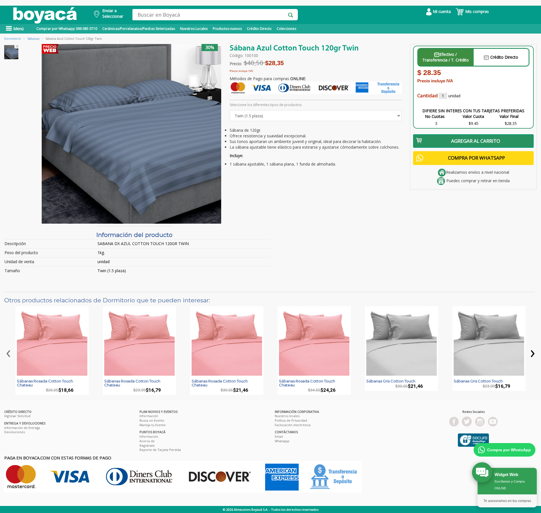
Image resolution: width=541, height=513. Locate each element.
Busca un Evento (151, 420)
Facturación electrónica (293, 425)
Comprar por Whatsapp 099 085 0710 (66, 28)
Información (148, 416)
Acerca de (147, 441)
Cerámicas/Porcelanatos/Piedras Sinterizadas (138, 28)
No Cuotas (435, 116)
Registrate (147, 445)
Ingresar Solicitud (17, 416)
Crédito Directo (259, 28)
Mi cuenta (441, 11)
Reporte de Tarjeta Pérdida (160, 450)
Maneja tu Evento (152, 425)
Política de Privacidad (291, 420)
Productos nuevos (227, 28)
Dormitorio (12, 38)
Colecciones (286, 28)
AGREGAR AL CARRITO (475, 141)
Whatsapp (282, 441)
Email (279, 436)
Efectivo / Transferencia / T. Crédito (445, 57)
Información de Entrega (22, 428)
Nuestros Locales (194, 28)
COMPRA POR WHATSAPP (476, 158)
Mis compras (476, 11)
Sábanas (33, 38)
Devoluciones (14, 432)
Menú (18, 28)
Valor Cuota (473, 116)
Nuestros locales (287, 416)
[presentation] (8, 352)
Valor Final (509, 116)
